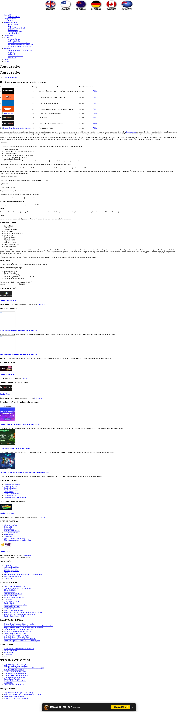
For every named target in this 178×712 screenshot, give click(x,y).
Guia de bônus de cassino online (14, 538)
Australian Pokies (14, 39)
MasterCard (12, 58)
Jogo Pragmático (13, 33)
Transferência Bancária (15, 56)
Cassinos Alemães (10, 495)
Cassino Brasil (8, 35)
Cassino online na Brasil (12, 493)
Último (10, 20)
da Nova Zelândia (14, 41)
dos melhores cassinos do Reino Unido (20, 45)
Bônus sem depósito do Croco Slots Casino (15, 448)
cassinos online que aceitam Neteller (20, 50)
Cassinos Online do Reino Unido (15, 497)
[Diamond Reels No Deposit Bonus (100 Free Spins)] (7, 326)
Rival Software (13, 24)
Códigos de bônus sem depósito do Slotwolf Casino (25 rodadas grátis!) (24, 472)
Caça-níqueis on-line (11, 532)
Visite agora (41, 304)
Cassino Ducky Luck (7, 551)
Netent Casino (13, 30)
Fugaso (10, 26)
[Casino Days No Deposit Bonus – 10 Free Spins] (7, 420)
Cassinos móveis (9, 536)
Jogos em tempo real (10, 22)
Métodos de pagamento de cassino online (17, 540)
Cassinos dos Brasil (10, 486)
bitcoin (6, 59)
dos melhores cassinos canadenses (19, 43)
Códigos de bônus (10, 19)
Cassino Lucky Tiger (7, 513)
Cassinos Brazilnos (10, 488)
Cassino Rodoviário (7, 374)
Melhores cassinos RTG (12, 531)
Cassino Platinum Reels (8, 300)
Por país (6, 37)
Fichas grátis (8, 527)
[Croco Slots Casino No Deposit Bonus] (7, 444)
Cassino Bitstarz (5, 394)
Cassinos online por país (12, 484)
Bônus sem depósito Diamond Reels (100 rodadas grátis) (19, 330)
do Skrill (11, 52)
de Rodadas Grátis (14, 17)
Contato (6, 61)
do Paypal (11, 54)
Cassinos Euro (8, 492)
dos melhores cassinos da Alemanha (20, 46)
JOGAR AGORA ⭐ (121, 707)
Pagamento (7, 48)
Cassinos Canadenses (11, 490)
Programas (15, 77)
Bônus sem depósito (10, 525)
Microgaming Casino (15, 32)
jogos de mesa (131, 132)
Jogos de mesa (8, 534)
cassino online (7, 77)
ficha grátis (7, 15)
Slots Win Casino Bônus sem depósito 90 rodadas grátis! (19, 354)
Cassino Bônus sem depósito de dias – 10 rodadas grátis (19, 424)
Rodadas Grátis (9, 529)
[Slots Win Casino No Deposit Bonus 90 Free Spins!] (7, 350)
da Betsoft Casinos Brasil (16, 28)
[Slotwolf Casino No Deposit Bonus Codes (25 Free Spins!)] (7, 468)
